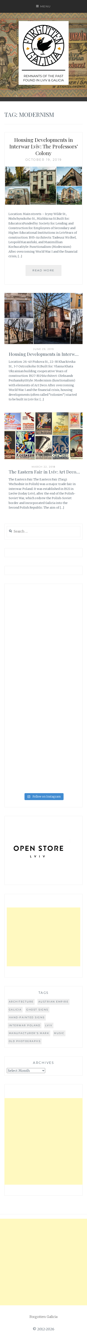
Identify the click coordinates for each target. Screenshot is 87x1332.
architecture (21, 1001)
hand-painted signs (27, 1017)
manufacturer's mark (29, 1033)
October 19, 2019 (43, 160)
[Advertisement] (43, 936)
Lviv (48, 1025)
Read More (43, 270)
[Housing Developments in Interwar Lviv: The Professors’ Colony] (44, 204)
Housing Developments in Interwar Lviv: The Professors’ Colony (43, 146)
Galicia (15, 1009)
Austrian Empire (53, 1001)
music (59, 1033)
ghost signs (37, 1009)
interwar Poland (25, 1025)
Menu (45, 6)
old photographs (25, 1041)
